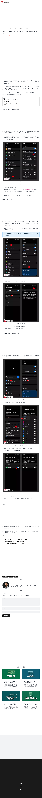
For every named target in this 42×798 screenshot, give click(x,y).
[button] (40, 2)
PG (12, 583)
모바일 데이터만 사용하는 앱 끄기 (11, 103)
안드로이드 (9, 28)
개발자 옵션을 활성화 (28, 189)
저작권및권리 (21, 786)
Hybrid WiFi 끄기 (7, 101)
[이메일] (6, 585)
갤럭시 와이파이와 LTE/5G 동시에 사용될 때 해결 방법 (21, 28)
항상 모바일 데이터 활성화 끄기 (11, 99)
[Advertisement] (21, 69)
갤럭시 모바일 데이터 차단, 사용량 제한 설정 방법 (16, 539)
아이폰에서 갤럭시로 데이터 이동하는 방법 (14, 543)
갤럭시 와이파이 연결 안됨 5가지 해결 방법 (14, 541)
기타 (5, 104)
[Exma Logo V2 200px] (5, 2)
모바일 (5, 28)
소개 (21, 783)
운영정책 (21, 789)
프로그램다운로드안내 (21, 792)
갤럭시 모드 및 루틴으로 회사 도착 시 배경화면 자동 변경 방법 (30, 704)
